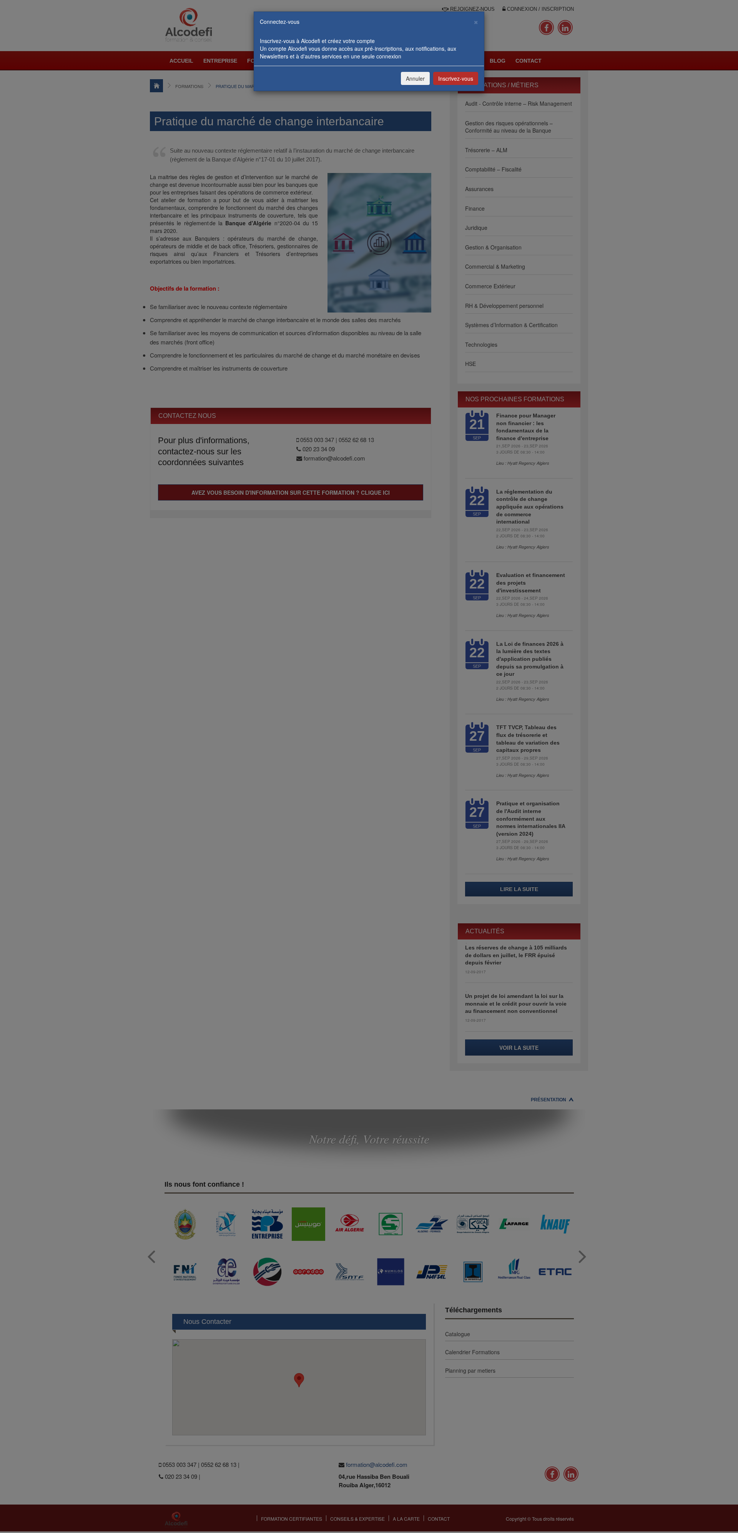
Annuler (415, 78)
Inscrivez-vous (455, 78)
